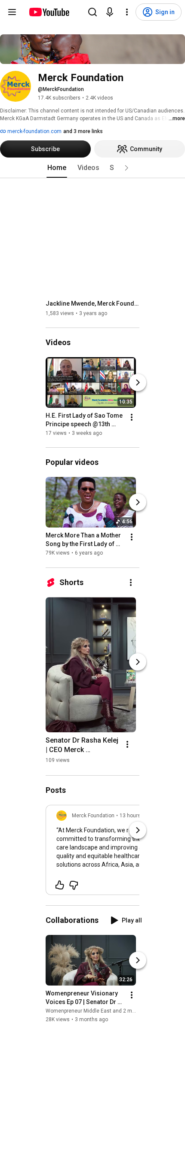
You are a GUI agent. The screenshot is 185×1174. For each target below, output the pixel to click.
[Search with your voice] (109, 12)
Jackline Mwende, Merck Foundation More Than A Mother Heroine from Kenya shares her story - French (93, 303)
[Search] (92, 12)
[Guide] (12, 12)
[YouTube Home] (48, 12)
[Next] (137, 382)
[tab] (56, 168)
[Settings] (127, 12)
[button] (126, 168)
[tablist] (92, 168)
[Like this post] (60, 885)
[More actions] (131, 417)
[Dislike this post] (73, 885)
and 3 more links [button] (83, 131)
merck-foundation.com (34, 131)
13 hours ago (135, 816)
